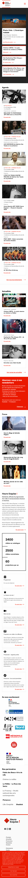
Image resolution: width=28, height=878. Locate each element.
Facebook (4, 401)
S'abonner (20, 406)
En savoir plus (7, 62)
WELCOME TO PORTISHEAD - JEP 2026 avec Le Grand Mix (13, 113)
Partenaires (9, 841)
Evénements (9, 848)
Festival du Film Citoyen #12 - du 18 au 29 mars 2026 (14, 337)
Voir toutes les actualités (14, 372)
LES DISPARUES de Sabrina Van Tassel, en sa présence (13, 145)
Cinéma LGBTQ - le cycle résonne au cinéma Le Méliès (14, 312)
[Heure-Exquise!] (6, 4)
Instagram (13, 401)
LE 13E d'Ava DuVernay (11, 270)
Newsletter (9, 843)
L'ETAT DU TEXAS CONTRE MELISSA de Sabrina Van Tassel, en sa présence (14, 177)
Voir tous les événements (14, 280)
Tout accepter (13, 875)
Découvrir (5, 52)
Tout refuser (13, 871)
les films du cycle (8, 42)
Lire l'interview (7, 74)
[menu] (25, 4)
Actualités (9, 839)
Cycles (8, 850)
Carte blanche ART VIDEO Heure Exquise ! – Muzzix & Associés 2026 (14, 208)
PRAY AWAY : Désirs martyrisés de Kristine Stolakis (13, 239)
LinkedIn (10, 829)
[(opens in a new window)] (8, 727)
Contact (8, 845)
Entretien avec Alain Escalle (12, 363)
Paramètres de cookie (13, 867)
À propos (8, 837)
